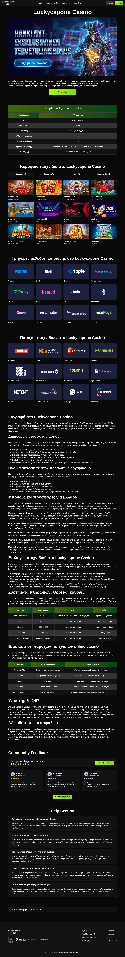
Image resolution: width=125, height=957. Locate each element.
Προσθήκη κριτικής (104, 762)
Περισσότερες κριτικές (62, 797)
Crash (74, 174)
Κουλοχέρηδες (102, 174)
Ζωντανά (47, 174)
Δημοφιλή (20, 174)
